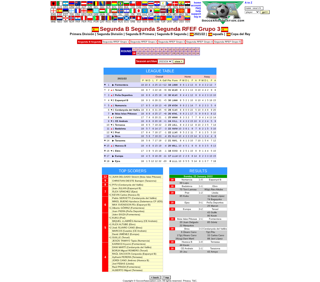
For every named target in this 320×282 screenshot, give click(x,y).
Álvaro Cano (190, 232)
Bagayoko (216, 199)
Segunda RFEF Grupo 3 (171, 41)
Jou (185, 251)
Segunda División (110, 34)
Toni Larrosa (190, 189)
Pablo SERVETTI (121, 198)
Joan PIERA (118, 211)
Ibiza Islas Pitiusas (126, 113)
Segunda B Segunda (171, 34)
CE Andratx (121, 121)
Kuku (186, 196)
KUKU (115, 217)
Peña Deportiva (124, 95)
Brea (117, 136)
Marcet (214, 206)
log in (197, 16)
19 (138, 53)
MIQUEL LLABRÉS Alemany (127, 221)
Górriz (214, 222)
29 (177, 53)
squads (218, 34)
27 (169, 53)
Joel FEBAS (118, 263)
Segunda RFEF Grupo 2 (143, 41)
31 (185, 53)
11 (174, 49)
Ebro (117, 151)
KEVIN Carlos (119, 195)
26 (165, 53)
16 (193, 49)
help (198, 11)
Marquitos (188, 225)
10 (169, 49)
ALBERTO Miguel (121, 270)
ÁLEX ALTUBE (120, 224)
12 (177, 49)
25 (161, 53)
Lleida (118, 117)
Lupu (186, 183)
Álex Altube (217, 189)
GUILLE (116, 237)
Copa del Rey (240, 34)
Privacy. (187, 280)
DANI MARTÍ (119, 247)
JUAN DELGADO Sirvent (125, 177)
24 (157, 53)
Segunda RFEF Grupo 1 (116, 41)
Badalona (120, 128)
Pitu (213, 232)
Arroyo (214, 251)
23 (154, 53)
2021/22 (199, 34)
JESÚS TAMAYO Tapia (124, 240)
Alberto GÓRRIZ (121, 208)
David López (217, 196)
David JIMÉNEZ (120, 234)
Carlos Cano (217, 235)
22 (150, 53)
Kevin (214, 215)
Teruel (118, 90)
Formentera (121, 85)
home (197, 2)
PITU (115, 184)
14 (185, 49)
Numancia (121, 105)
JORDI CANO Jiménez (124, 260)
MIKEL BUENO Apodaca (125, 201)
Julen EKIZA (119, 214)
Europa (119, 156)
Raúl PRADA (119, 267)
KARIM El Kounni (121, 244)
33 (193, 53)
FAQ (198, 8)
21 (146, 53)
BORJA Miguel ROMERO (125, 250)
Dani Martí (188, 238)
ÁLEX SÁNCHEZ (121, 191)
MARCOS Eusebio (122, 231)
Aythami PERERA (121, 257)
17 (197, 49)
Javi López (217, 238)
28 (173, 53)
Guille (214, 212)
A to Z (248, 2)
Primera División (82, 34)
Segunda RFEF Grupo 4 (199, 41)
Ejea (117, 161)
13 (181, 49)
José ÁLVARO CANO (123, 227)
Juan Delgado (190, 222)
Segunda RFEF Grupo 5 (227, 41)
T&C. (194, 280)
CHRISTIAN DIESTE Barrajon (128, 180)
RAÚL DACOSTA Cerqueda (127, 254)
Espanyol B (121, 100)
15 (189, 49)
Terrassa (120, 125)
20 (142, 53)
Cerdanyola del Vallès (127, 110)
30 (181, 53)
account (196, 5)
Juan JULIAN (119, 188)
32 (189, 53)
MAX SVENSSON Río (124, 204)
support (196, 13)
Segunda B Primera (140, 34)
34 (197, 53)
